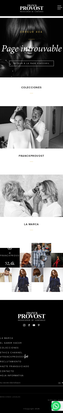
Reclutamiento (11, 361)
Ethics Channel (11, 352)
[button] (56, 406)
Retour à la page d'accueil (32, 63)
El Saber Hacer (11, 343)
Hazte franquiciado (14, 366)
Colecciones (9, 348)
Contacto (7, 371)
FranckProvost (13, 357)
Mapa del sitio (55, 400)
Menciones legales (10, 397)
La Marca (6, 338)
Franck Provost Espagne (31, 7)
